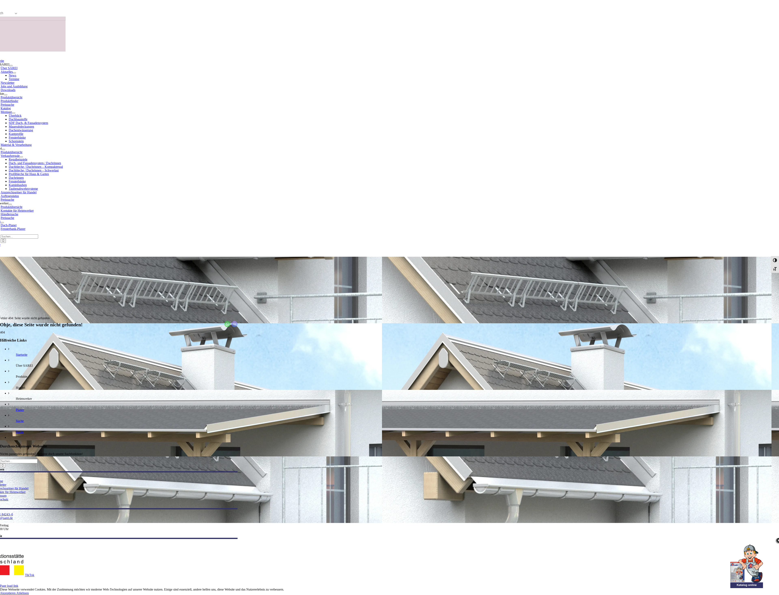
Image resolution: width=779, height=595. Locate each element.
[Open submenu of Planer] (2, 222)
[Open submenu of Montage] (13, 113)
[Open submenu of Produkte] (5, 94)
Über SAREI (24, 365)
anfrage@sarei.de (42, 5)
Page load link (9, 585)
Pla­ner (20, 410)
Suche (20, 421)
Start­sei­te (21, 354)
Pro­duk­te (21, 376)
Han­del (20, 387)
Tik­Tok (29, 575)
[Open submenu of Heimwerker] (10, 204)
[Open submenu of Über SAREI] (11, 65)
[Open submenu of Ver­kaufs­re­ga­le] (21, 156)
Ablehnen (22, 593)
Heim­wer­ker (24, 398)
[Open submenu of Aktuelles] (14, 72)
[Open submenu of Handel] (3, 149)
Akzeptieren (8, 593)
